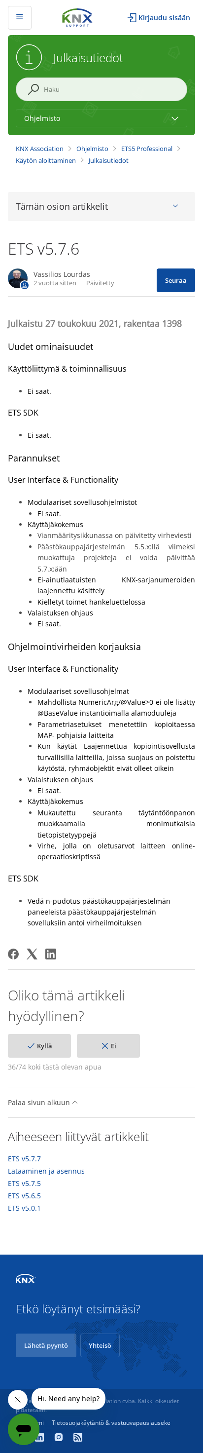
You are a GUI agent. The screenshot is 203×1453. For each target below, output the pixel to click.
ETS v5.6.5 (24, 1195)
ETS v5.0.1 (24, 1208)
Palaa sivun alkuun (40, 1102)
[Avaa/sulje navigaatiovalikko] (20, 18)
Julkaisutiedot (109, 160)
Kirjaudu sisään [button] (164, 17)
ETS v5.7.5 (24, 1183)
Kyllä (44, 1045)
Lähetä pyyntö (46, 1345)
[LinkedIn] (50, 954)
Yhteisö (100, 1345)
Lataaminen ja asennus (46, 1171)
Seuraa (176, 280)
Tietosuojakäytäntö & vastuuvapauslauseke (111, 1422)
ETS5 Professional (146, 148)
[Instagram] (60, 1438)
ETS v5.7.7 (24, 1158)
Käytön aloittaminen (46, 160)
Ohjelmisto (92, 148)
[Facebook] (13, 954)
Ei (113, 1045)
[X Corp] (32, 954)
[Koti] (77, 16)
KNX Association (40, 148)
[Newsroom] (77, 1438)
